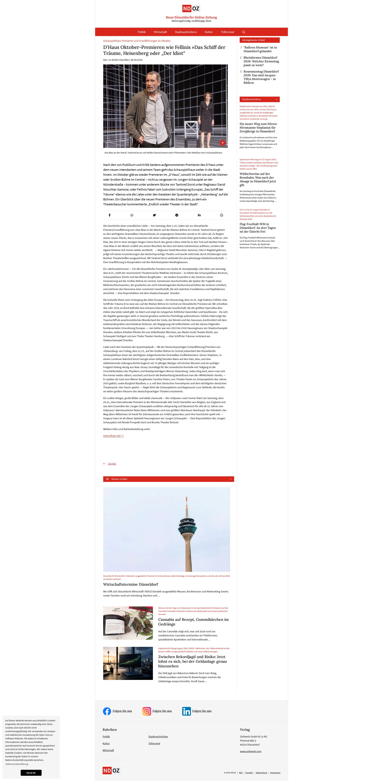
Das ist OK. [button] (31, 772)
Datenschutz (261, 772)
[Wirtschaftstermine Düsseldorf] (166, 529)
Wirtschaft (160, 32)
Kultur (209, 32)
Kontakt (249, 772)
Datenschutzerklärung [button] (17, 763)
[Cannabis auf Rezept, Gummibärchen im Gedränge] (128, 623)
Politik (142, 32)
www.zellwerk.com (250, 751)
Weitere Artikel (119, 479)
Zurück (112, 463)
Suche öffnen (244, 32)
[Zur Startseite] (191, 11)
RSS (240, 772)
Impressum (275, 772)
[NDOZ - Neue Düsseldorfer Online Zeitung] (112, 770)
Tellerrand (227, 32)
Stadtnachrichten (186, 32)
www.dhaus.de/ (112, 435)
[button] (109, 215)
